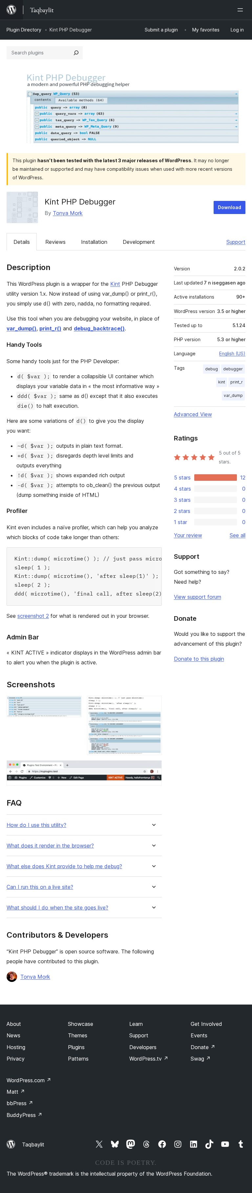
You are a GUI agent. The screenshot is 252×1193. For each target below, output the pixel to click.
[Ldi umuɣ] (241, 10)
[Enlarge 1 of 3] (73, 704)
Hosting (16, 1047)
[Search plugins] (76, 52)
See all (237, 535)
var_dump (233, 395)
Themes (77, 1035)
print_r (236, 382)
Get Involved (206, 1024)
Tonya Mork (68, 213)
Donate (203, 1047)
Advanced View (193, 414)
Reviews (55, 242)
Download (229, 207)
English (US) (232, 353)
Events (199, 1035)
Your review (188, 535)
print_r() (50, 328)
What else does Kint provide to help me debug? (64, 866)
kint (221, 382)
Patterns (78, 1058)
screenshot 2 (33, 616)
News (13, 1035)
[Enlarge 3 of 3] (153, 769)
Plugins (76, 1047)
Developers (143, 1047)
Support (235, 242)
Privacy (16, 1058)
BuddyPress (24, 1115)
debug (211, 368)
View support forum (197, 597)
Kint (115, 284)
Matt (16, 1091)
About (14, 1024)
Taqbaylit (33, 1144)
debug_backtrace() (99, 328)
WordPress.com (29, 1080)
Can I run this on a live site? (40, 887)
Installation (94, 242)
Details (21, 242)
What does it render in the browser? (50, 846)
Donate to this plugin (199, 658)
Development (139, 242)
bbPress (20, 1103)
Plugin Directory (24, 29)
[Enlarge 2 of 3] (153, 704)
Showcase (80, 1024)
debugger (233, 368)
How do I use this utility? (36, 825)
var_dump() (21, 328)
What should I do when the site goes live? (57, 908)
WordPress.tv (148, 1058)
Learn (136, 1024)
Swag (201, 1058)
